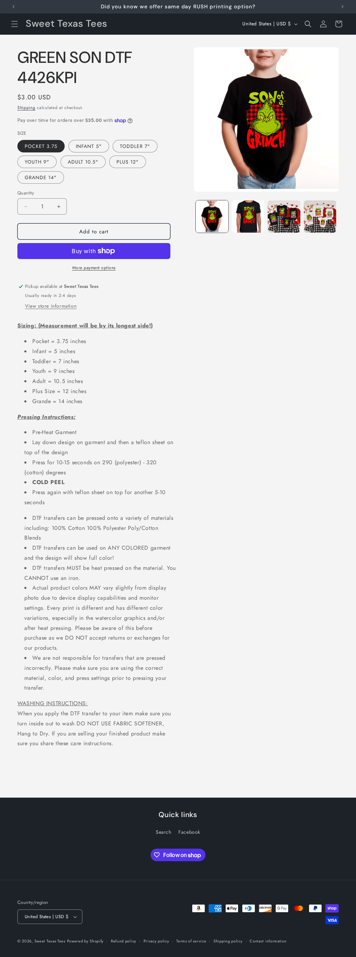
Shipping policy (228, 941)
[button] (14, 24)
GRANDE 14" (41, 177)
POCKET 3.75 (41, 146)
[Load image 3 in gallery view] (284, 216)
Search (163, 832)
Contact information (268, 941)
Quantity (25, 193)
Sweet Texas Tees (49, 941)
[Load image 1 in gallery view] (212, 216)
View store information (50, 305)
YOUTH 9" (37, 161)
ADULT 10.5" (83, 161)
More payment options (94, 268)
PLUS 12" (127, 161)
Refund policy (123, 941)
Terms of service (191, 941)
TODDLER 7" (135, 146)
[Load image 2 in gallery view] (248, 216)
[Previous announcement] (13, 6)
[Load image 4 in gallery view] (320, 216)
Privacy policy (156, 941)
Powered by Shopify (85, 941)
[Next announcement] (342, 6)
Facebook (189, 832)
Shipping (26, 108)
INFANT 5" (89, 146)
